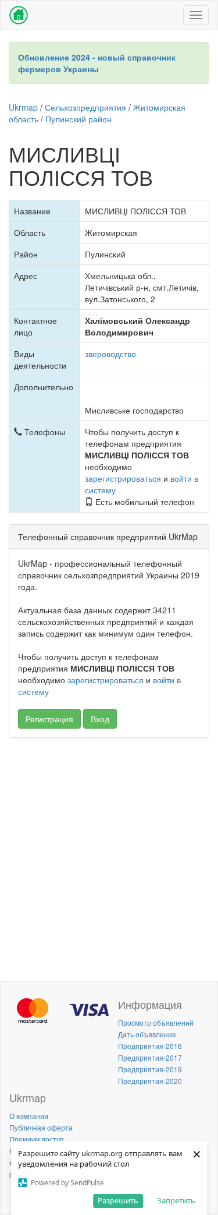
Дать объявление (147, 1034)
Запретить (176, 1200)
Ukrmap (23, 107)
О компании (28, 1116)
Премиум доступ (36, 1139)
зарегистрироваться (123, 478)
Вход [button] (100, 719)
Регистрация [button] (49, 719)
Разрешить (118, 1200)
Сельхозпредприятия (85, 107)
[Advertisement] (109, 856)
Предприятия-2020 (150, 1081)
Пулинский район (78, 119)
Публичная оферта (41, 1127)
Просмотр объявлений (156, 1022)
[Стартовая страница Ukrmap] (19, 15)
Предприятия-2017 (150, 1057)
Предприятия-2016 (150, 1046)
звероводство (110, 353)
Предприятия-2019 (150, 1069)
